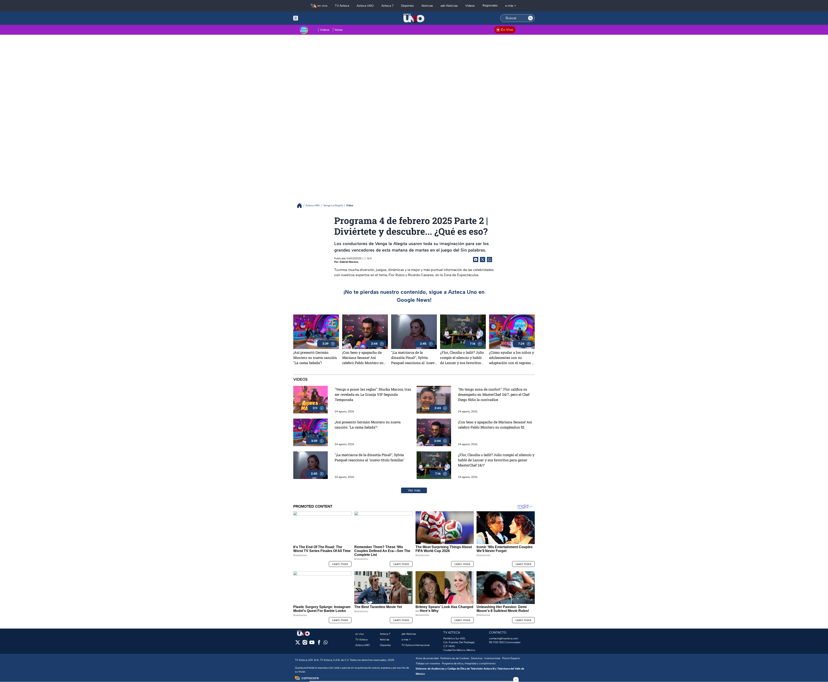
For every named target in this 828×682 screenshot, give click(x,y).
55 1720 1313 (496, 642)
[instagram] (304, 644)
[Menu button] (310, 18)
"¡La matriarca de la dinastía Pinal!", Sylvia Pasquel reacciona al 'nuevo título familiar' (413, 357)
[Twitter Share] (482, 259)
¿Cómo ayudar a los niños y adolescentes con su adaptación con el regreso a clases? (511, 357)
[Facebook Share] (475, 259)
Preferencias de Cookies (454, 658)
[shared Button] (489, 259)
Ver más (414, 490)
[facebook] (319, 644)
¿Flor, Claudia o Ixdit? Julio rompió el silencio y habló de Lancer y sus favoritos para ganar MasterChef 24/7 (463, 357)
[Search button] (530, 18)
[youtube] (312, 644)
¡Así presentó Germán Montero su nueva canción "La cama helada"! (315, 357)
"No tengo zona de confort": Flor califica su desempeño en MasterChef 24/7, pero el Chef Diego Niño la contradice (494, 394)
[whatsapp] (325, 643)
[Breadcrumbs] (301, 205)
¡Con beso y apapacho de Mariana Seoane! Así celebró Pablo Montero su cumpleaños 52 (362, 357)
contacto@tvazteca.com (503, 638)
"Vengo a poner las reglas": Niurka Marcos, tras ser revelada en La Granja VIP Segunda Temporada (373, 394)
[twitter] (297, 644)
